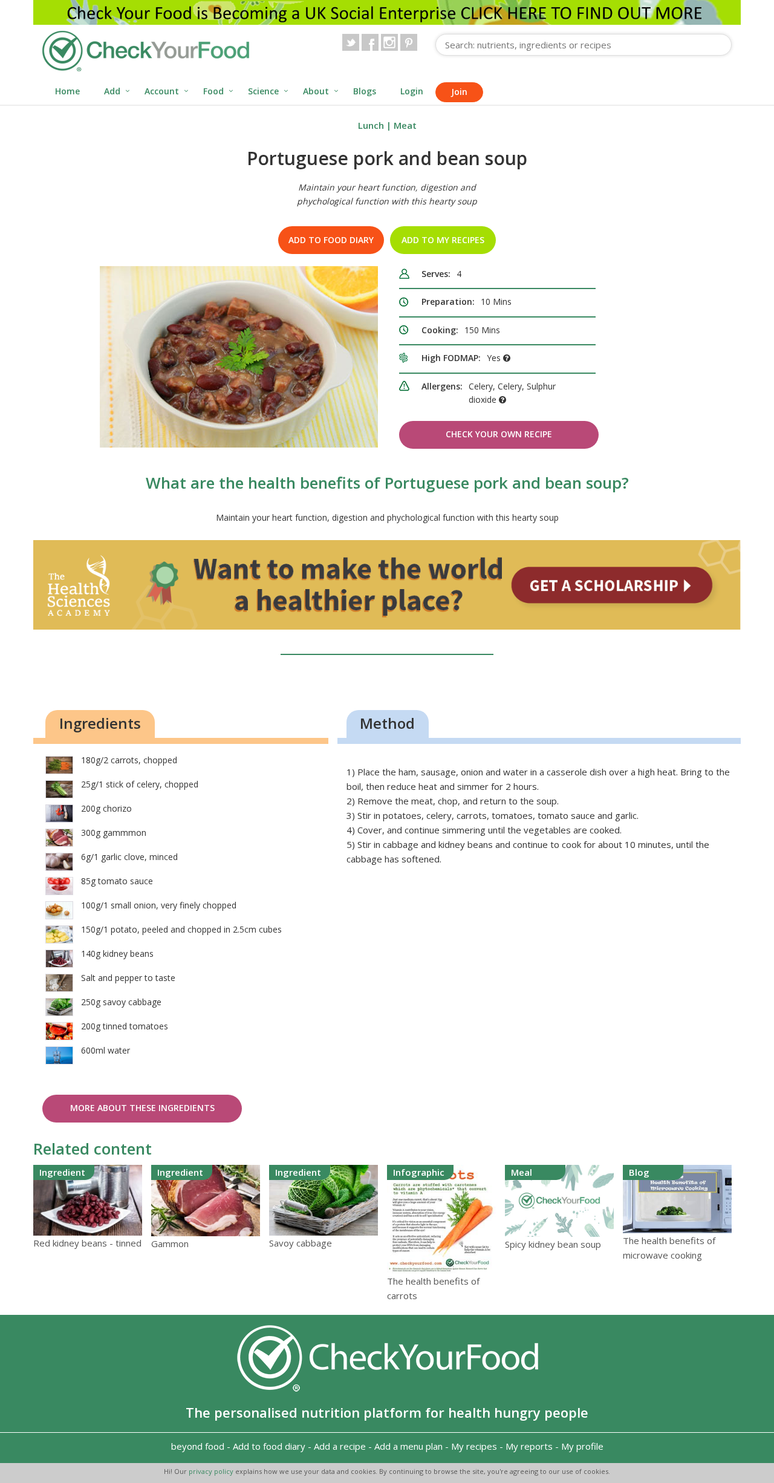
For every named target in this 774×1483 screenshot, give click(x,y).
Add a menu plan (408, 1446)
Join (459, 91)
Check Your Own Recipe (499, 434)
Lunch (371, 125)
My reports (529, 1446)
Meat (405, 125)
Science (263, 91)
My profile (582, 1446)
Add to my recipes (443, 240)
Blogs (364, 91)
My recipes (474, 1446)
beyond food (197, 1446)
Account (162, 91)
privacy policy (212, 1471)
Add (112, 91)
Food (213, 91)
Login (411, 91)
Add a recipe (340, 1446)
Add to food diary (331, 240)
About (316, 91)
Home (67, 91)
